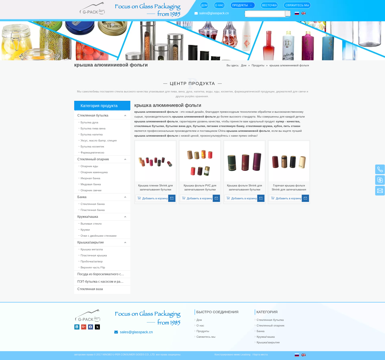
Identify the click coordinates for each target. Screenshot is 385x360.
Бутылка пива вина (93, 128)
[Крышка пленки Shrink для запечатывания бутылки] (155, 161)
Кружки (85, 229)
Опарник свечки (91, 190)
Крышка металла (92, 249)
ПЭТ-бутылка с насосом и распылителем (103, 281)
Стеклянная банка (93, 204)
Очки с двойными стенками (99, 235)
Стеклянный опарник (93, 159)
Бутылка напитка (92, 134)
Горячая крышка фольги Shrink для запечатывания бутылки (289, 187)
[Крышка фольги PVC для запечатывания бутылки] (200, 161)
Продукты (203, 331)
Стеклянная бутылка (92, 115)
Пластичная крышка (94, 255)
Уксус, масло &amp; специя (99, 140)
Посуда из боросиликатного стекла (103, 274)
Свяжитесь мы (206, 336)
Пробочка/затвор (92, 261)
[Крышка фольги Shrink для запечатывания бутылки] (244, 161)
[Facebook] (90, 326)
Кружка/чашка (87, 216)
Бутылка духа (89, 122)
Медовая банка (91, 184)
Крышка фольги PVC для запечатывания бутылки (200, 187)
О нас (200, 325)
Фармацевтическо (92, 152)
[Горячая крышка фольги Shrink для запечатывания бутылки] (289, 161)
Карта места (260, 354)
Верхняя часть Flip (93, 267)
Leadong (246, 354)
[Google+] (83, 326)
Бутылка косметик (92, 146)
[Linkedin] (76, 326)
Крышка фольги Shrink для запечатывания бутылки (244, 187)
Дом (199, 319)
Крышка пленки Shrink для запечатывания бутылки (155, 187)
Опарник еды (89, 166)
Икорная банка (90, 178)
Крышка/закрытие (90, 242)
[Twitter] (97, 326)
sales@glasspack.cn (214, 13)
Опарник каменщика (94, 172)
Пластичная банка (93, 210)
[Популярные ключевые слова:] (288, 13)
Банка (81, 197)
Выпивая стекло (91, 223)
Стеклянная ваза (90, 289)
